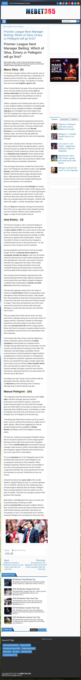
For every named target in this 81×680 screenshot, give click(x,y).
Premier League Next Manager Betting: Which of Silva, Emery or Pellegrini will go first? (23, 35)
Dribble (72, 3)
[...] (44, 583)
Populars (54, 119)
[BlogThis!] (8, 553)
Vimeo (75, 3)
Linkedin (66, 3)
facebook (57, 3)
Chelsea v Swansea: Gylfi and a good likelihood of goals (67, 126)
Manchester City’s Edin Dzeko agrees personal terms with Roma (67, 159)
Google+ (63, 3)
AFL (14, 652)
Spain (5, 652)
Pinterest (69, 3)
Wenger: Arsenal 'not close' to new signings (68, 169)
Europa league (8, 655)
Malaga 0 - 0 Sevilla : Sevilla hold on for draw (67, 136)
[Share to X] (10, 553)
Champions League (9, 648)
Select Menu (4, 21)
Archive (74, 119)
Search (78, 21)
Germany (24, 652)
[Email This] (6, 553)
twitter (60, 3)
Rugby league (26, 648)
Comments (64, 119)
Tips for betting (21, 550)
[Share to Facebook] (12, 553)
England (16, 550)
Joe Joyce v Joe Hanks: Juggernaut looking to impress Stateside (66, 147)
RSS (78, 3)
